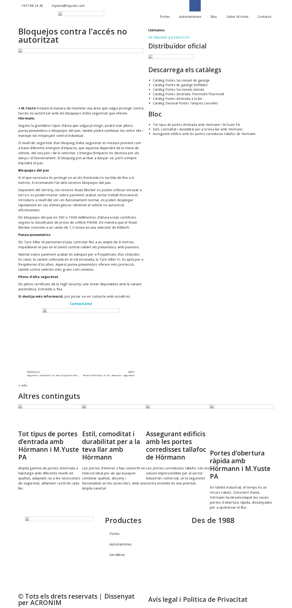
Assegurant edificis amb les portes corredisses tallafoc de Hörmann (204, 134)
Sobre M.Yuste (238, 16)
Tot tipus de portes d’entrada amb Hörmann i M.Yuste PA (196, 124)
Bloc (214, 16)
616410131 (180, 37)
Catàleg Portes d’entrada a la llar (177, 98)
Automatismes (190, 16)
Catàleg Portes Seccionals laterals (178, 89)
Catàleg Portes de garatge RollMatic (180, 85)
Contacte (264, 16)
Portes (165, 16)
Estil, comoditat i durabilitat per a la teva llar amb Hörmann (197, 129)
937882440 (157, 37)
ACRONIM (46, 602)
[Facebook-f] (195, 5)
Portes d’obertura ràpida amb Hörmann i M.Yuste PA (240, 465)
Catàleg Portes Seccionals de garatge (181, 80)
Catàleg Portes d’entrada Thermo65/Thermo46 (188, 94)
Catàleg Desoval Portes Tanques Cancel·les (185, 103)
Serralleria (117, 554)
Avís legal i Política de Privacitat (198, 599)
